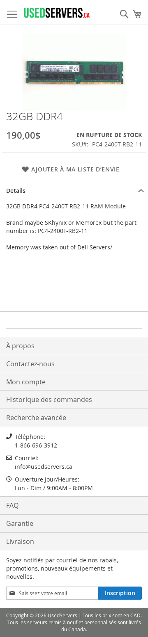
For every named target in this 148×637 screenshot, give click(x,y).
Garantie (19, 523)
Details (15, 190)
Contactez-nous (30, 363)
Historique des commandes (49, 399)
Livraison (20, 541)
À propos (20, 345)
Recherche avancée (36, 417)
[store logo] (56, 12)
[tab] (74, 190)
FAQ (12, 505)
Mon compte (26, 381)
